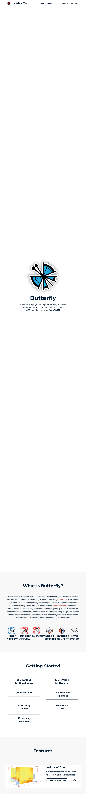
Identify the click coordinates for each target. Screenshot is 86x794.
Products (64, 3)
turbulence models (60, 605)
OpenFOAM (54, 310)
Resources (52, 3)
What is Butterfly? (43, 585)
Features (43, 750)
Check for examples (57, 780)
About (74, 3)
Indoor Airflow (55, 767)
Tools (41, 3)
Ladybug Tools (21, 3)
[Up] (75, 781)
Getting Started (43, 665)
